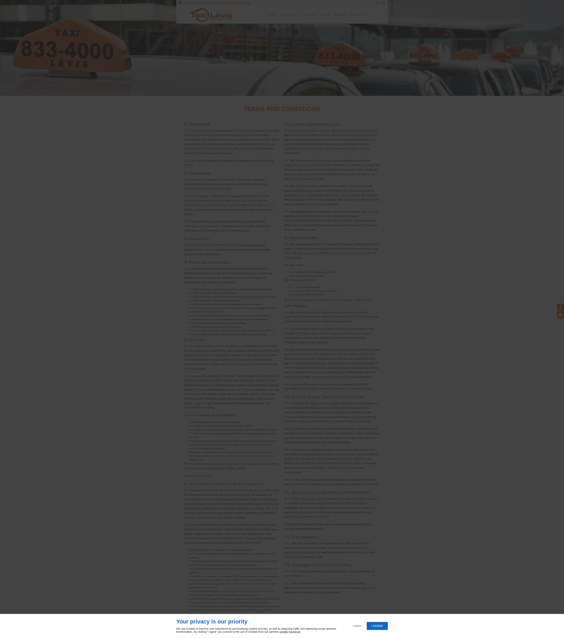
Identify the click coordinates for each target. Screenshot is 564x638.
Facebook (294, 631)
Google (283, 631)
